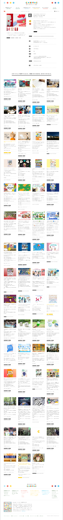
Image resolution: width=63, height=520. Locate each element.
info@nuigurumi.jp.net (37, 58)
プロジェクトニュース (55, 493)
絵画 (8, 96)
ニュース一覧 (54, 492)
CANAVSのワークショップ (34, 493)
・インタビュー (23, 493)
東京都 (7, 150)
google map (45, 42)
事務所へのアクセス (7, 495)
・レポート (22, 495)
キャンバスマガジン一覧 (24, 492)
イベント (24, 128)
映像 (47, 151)
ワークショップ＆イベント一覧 (34, 492)
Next (25, 20)
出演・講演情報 (54, 495)
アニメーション (20, 264)
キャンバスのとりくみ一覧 (45, 492)
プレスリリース (54, 494)
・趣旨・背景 (6, 493)
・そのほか (22, 496)
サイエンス (50, 98)
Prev (8, 20)
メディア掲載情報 (54, 496)
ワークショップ (20, 128)
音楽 (6, 263)
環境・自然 (37, 123)
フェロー (13, 494)
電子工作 (54, 98)
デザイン (10, 96)
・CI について (6, 494)
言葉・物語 (5, 96)
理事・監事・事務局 (15, 493)
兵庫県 (5, 150)
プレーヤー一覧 (14, 492)
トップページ (8, 11)
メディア (21, 389)
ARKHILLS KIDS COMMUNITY (22, 474)
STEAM (48, 98)
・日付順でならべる (45, 494)
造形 (21, 98)
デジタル (25, 153)
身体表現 (22, 153)
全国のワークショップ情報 (34, 494)
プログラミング (55, 202)
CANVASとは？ (6, 492)
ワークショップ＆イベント (15, 11)
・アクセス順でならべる (45, 493)
